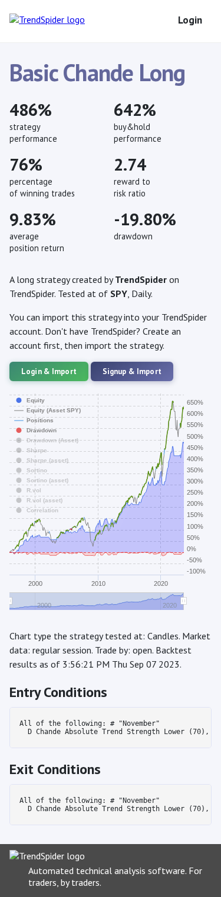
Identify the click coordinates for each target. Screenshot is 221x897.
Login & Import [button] (49, 371)
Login (190, 20)
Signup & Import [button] (132, 371)
